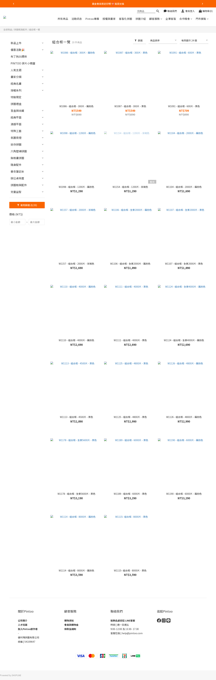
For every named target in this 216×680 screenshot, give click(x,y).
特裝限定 (16, 97)
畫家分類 (16, 77)
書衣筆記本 (17, 171)
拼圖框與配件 (20, 29)
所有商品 (63, 18)
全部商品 (7, 29)
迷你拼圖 (16, 144)
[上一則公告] (13, 3)
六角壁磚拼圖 (19, 151)
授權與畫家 (109, 18)
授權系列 (16, 90)
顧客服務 (154, 18)
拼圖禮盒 (16, 104)
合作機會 (184, 18)
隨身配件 (16, 165)
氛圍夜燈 (16, 138)
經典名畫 (16, 83)
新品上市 (16, 43)
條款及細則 (70, 629)
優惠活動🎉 (18, 50)
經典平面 (16, 117)
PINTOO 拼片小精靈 (23, 63)
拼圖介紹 (141, 18)
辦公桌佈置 (17, 178)
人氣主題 (16, 70)
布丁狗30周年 (19, 56)
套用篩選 (28, 205)
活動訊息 (77, 18)
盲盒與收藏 (17, 111)
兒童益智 (16, 192)
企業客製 (171, 18)
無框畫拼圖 (17, 158)
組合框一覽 (34, 29)
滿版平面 (16, 124)
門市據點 (201, 18)
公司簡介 (22, 620)
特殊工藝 (16, 131)
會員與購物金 (71, 624)
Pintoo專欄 (92, 18)
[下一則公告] (202, 3)
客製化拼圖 (125, 18)
